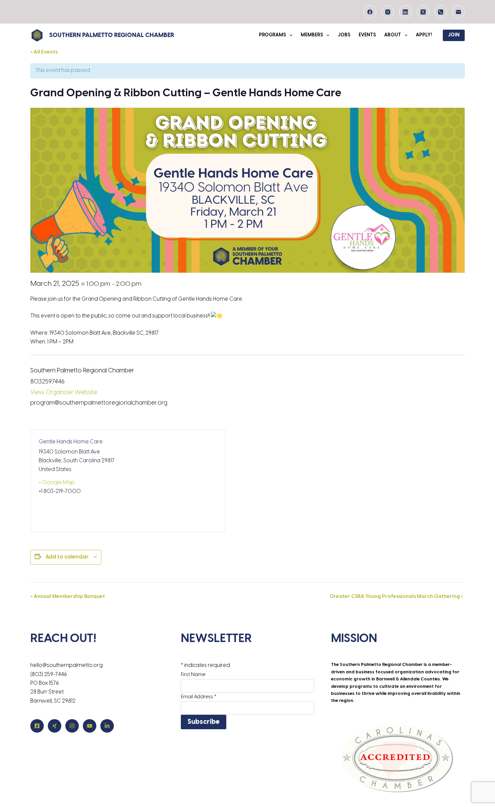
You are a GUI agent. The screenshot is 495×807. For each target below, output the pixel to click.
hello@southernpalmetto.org (66, 665)
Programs (272, 35)
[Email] (458, 11)
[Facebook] (370, 11)
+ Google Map (57, 482)
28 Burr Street (47, 692)
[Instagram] (388, 11)
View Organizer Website (63, 393)
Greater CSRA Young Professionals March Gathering (396, 596)
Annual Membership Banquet (67, 596)
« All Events (44, 52)
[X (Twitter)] (423, 11)
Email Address (199, 697)
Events (367, 35)
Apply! (424, 35)
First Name (193, 674)
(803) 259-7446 (48, 674)
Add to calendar (67, 557)
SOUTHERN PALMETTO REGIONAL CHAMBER (111, 35)
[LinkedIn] (405, 11)
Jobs (344, 35)
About (392, 35)
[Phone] (440, 11)
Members (312, 35)
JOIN (454, 35)
